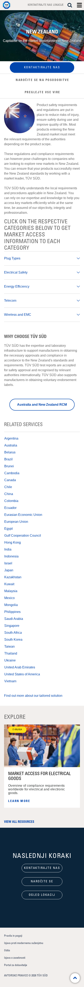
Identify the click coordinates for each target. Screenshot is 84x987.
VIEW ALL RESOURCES (19, 821)
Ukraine (10, 660)
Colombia (11, 501)
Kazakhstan (12, 577)
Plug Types (12, 258)
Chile (8, 487)
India (7, 549)
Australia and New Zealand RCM (42, 404)
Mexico (9, 598)
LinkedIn (31, 909)
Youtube (53, 909)
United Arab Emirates (19, 667)
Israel (8, 563)
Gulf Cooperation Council (22, 535)
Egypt (8, 528)
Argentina (11, 438)
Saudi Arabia (13, 618)
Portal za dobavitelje (15, 965)
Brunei (9, 466)
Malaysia (10, 591)
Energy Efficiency (16, 286)
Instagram (42, 909)
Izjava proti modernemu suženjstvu (23, 943)
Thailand (10, 653)
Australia (10, 445)
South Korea (13, 639)
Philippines (12, 612)
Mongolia (11, 605)
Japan (8, 570)
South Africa (13, 632)
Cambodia (11, 473)
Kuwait (9, 584)
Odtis (7, 950)
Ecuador (10, 508)
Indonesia (11, 556)
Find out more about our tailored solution (33, 695)
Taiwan (9, 646)
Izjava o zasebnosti (14, 957)
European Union (16, 521)
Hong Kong (12, 542)
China (8, 494)
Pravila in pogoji (13, 935)
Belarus (9, 452)
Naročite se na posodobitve (42, 80)
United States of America (22, 674)
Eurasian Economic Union (23, 514)
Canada (10, 480)
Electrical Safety (16, 272)
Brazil (8, 459)
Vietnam (10, 681)
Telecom (10, 300)
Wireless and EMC (17, 314)
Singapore (11, 625)
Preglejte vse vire (42, 92)
